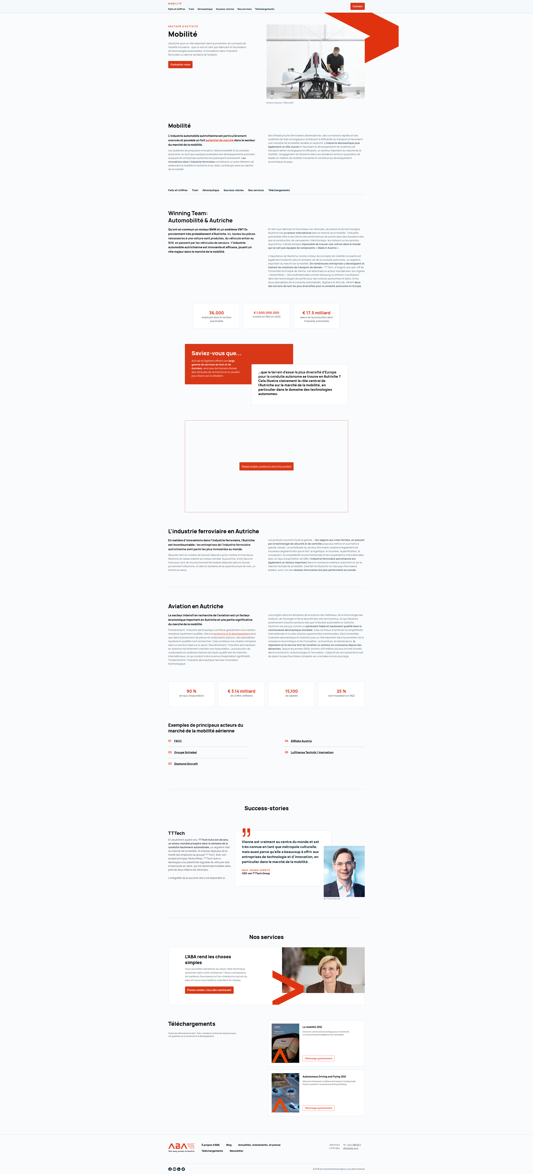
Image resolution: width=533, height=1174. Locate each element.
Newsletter (236, 1150)
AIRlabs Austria (301, 741)
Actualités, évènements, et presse (259, 1144)
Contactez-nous (180, 64)
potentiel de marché (220, 140)
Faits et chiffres (176, 9)
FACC (178, 741)
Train (191, 9)
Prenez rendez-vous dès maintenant (209, 990)
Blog (229, 1144)
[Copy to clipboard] (201, 35)
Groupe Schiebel (185, 752)
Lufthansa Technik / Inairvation (312, 752)
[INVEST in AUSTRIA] (181, 1148)
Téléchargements (264, 9)
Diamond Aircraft (186, 764)
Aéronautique (205, 9)
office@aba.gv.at (350, 1148)
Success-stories (225, 9)
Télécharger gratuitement (318, 1058)
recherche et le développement (232, 633)
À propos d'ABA (211, 1144)
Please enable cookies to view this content (266, 466)
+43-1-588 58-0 (354, 1144)
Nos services (244, 9)
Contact (358, 6)
